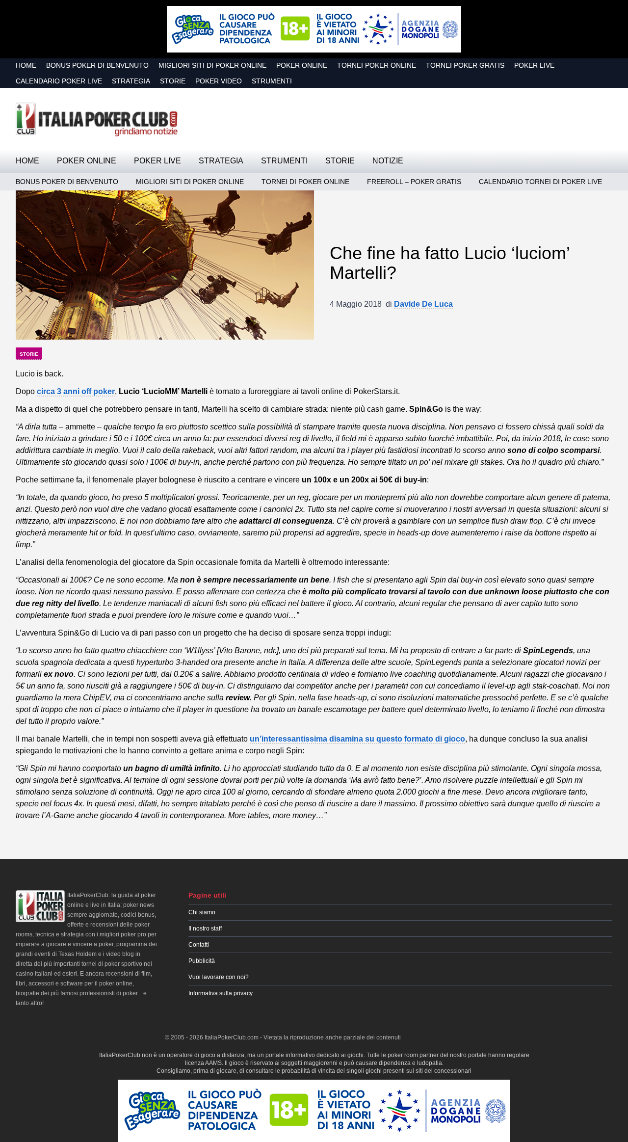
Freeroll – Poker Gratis (414, 182)
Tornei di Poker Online (305, 182)
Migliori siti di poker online (212, 65)
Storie (172, 81)
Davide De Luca (423, 304)
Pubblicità (201, 960)
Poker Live (534, 65)
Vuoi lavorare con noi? (218, 977)
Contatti (198, 944)
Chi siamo (201, 912)
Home (26, 65)
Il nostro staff (205, 928)
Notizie (387, 161)
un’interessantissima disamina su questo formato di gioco (357, 739)
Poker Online (301, 65)
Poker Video (218, 81)
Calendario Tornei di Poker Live (540, 182)
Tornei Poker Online (376, 65)
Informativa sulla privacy (220, 993)
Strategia (131, 81)
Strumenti (272, 81)
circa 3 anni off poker (76, 391)
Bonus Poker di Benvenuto (97, 65)
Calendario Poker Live (59, 81)
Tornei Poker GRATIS (465, 65)
